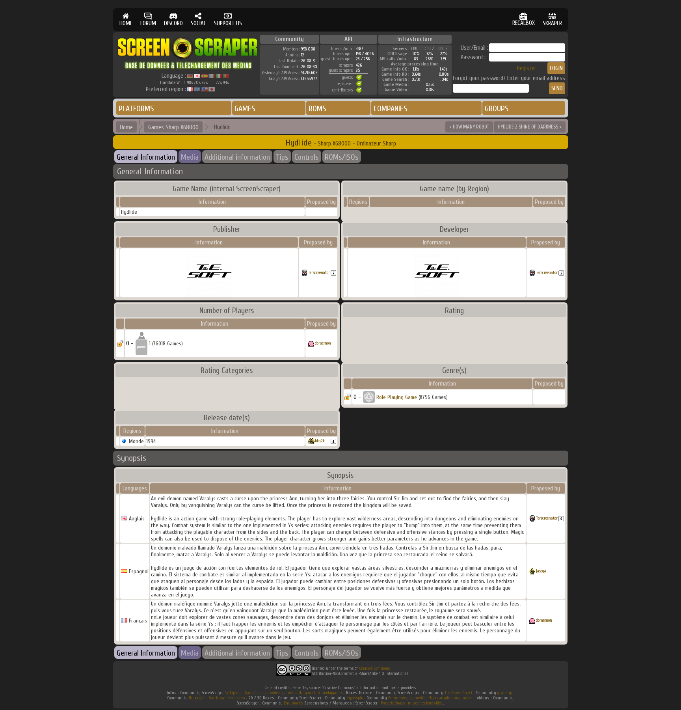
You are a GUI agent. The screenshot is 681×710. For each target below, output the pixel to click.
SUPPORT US (228, 23)
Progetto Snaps (393, 703)
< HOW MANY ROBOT (469, 127)
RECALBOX (523, 23)
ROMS (317, 109)
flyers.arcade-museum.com (451, 698)
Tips (282, 157)
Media (190, 157)
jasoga (541, 571)
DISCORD (173, 23)
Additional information (237, 157)
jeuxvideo (271, 692)
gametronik (292, 692)
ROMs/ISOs (342, 157)
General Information (146, 157)
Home (126, 127)
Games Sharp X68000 (173, 127)
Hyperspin (197, 698)
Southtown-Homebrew (227, 698)
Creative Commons (374, 668)
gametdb (312, 692)
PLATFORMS (136, 109)
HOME (125, 23)
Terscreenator (319, 272)
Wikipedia (233, 692)
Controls (306, 157)
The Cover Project (459, 692)
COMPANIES (390, 108)
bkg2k (320, 441)
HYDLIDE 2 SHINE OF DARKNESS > (530, 127)
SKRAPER (552, 23)
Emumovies (397, 698)
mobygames (333, 692)
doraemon (323, 343)
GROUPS (497, 108)
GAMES (244, 109)
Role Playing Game (396, 397)
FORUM (148, 23)
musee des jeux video (425, 703)
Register (526, 68)
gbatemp (504, 692)
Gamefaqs (253, 692)
